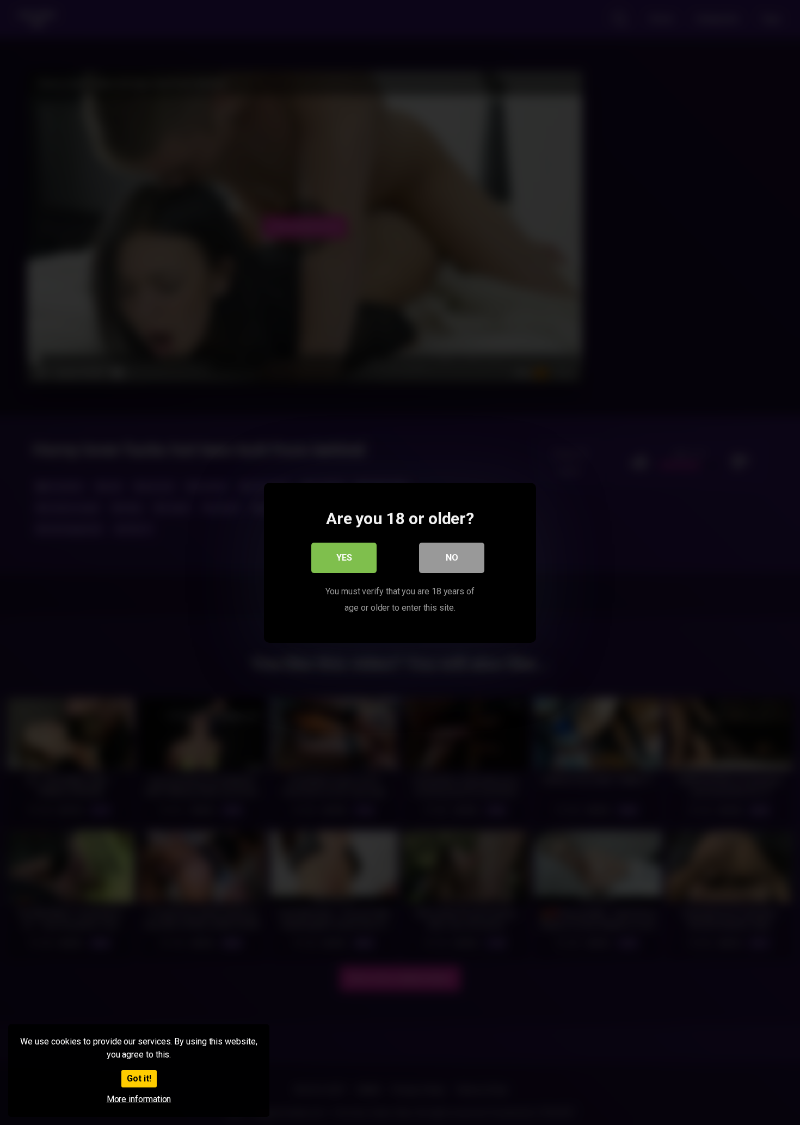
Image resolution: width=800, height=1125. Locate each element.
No (452, 557)
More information (139, 1099)
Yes (344, 557)
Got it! (139, 1078)
